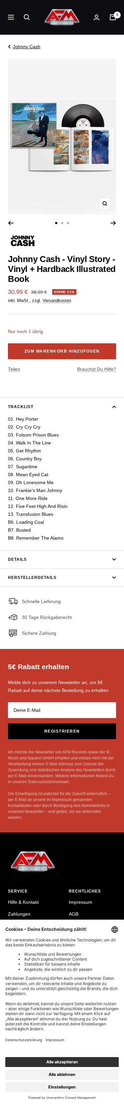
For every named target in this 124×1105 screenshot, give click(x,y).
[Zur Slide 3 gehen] (68, 223)
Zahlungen (19, 914)
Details (17, 559)
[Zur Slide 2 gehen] (62, 223)
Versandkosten (57, 300)
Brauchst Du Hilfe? (96, 369)
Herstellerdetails (32, 577)
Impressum (80, 902)
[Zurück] (11, 223)
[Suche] (27, 17)
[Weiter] (113, 223)
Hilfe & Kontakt (23, 902)
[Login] (97, 17)
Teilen (14, 369)
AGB (73, 914)
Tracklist (20, 406)
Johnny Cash (26, 46)
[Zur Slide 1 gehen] (56, 223)
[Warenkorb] (112, 17)
